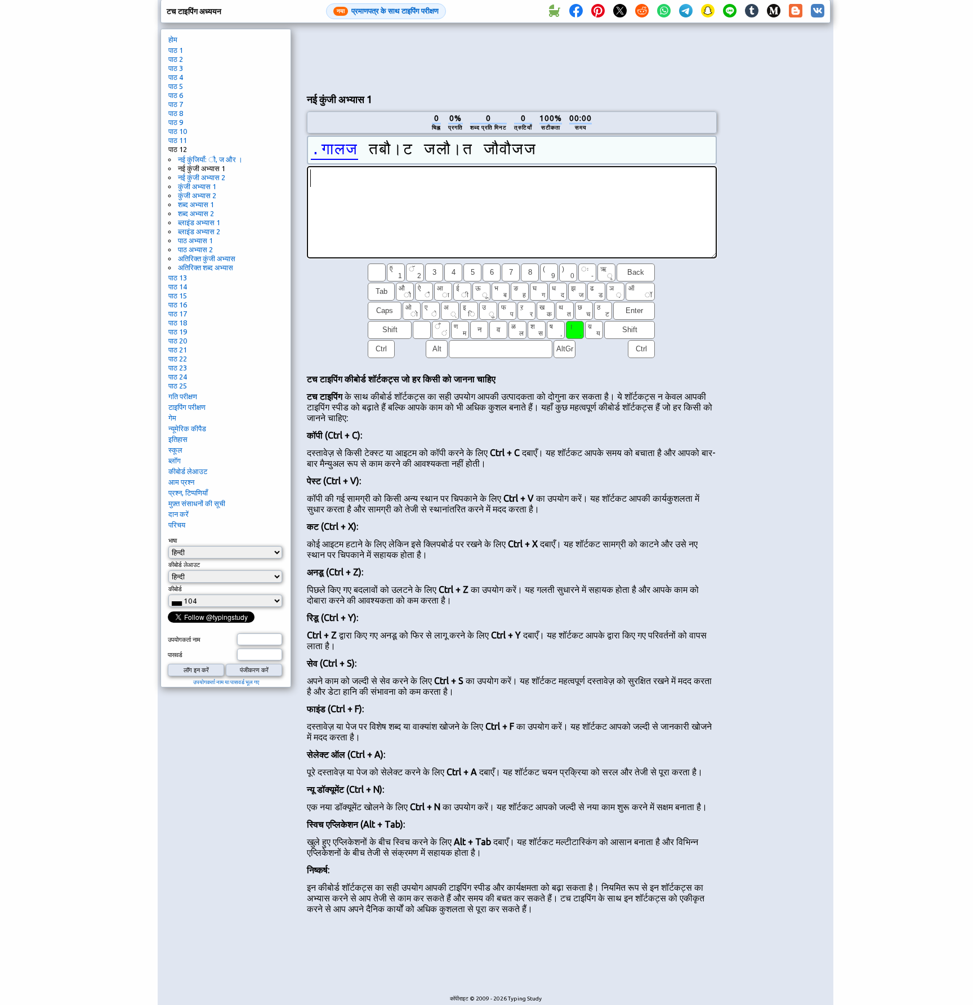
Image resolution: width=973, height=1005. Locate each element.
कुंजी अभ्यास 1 (197, 186)
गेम (172, 418)
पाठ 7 (175, 104)
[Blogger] (795, 11)
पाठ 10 (177, 131)
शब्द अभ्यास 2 (196, 213)
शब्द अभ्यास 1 (196, 204)
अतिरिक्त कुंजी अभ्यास (206, 258)
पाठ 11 (177, 140)
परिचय (176, 525)
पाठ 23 (177, 368)
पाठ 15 (177, 296)
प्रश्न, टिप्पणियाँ (188, 493)
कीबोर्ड (175, 589)
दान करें (178, 514)
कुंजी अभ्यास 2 (197, 195)
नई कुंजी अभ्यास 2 (201, 177)
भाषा (172, 540)
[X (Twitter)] (620, 11)
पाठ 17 (177, 314)
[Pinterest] (598, 11)
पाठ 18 (177, 323)
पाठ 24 (177, 377)
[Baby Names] (554, 11)
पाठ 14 (177, 287)
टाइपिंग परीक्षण (187, 407)
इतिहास (178, 439)
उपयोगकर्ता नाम (184, 639)
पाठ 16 (177, 305)
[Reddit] (642, 11)
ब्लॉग (174, 460)
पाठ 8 (175, 113)
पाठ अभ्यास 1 (195, 240)
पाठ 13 (177, 278)
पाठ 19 (177, 332)
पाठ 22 (177, 359)
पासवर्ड (175, 654)
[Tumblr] (751, 11)
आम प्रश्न (181, 482)
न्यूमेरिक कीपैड (187, 428)
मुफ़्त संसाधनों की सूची (196, 503)
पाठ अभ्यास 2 (195, 249)
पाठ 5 (175, 86)
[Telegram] (686, 11)
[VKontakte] (817, 11)
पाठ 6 (175, 95)
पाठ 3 (175, 68)
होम (172, 39)
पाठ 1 (175, 50)
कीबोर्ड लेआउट (187, 471)
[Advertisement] (512, 57)
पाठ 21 (177, 350)
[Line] (730, 11)
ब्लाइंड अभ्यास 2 (199, 231)
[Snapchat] (708, 11)
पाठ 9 (175, 122)
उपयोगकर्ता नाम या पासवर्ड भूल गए (226, 682)
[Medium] (773, 11)
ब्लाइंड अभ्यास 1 (199, 222)
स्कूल (175, 450)
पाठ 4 (175, 77)
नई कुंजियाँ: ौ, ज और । (210, 159)
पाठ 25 (177, 386)
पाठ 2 (175, 59)
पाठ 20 (177, 341)
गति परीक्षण (182, 396)
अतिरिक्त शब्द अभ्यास (205, 267)
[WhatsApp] (664, 11)
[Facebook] (576, 11)
